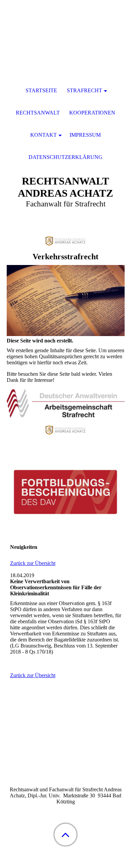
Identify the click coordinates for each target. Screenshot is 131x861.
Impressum (85, 135)
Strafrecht (84, 90)
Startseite (41, 90)
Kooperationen (92, 112)
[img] (65, 42)
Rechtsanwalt (38, 112)
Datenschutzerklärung (65, 157)
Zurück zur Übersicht (32, 563)
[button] (65, 835)
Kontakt (43, 135)
